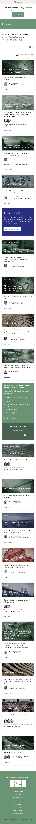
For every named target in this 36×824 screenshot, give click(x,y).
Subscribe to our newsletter (17, 435)
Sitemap (6, 819)
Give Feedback (18, 808)
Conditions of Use (26, 819)
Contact (18, 800)
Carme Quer (22, 724)
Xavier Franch (29, 724)
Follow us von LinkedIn (17, 430)
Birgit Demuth (27, 756)
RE (18, 2)
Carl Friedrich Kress (19, 337)
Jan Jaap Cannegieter (25, 610)
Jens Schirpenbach (18, 196)
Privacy (17, 819)
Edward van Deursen (14, 610)
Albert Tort (16, 687)
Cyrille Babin (17, 265)
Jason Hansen (17, 651)
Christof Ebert (17, 571)
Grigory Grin (17, 501)
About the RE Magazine (18, 797)
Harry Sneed (20, 756)
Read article (7, 89)
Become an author (18, 813)
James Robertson (23, 124)
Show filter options (15, 47)
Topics (19, 14)
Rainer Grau (17, 371)
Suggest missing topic (12, 229)
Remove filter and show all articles (26, 54)
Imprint (12, 819)
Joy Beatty (11, 467)
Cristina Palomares (13, 724)
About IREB (18, 794)
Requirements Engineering (18, 9)
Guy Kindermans (18, 83)
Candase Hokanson (19, 467)
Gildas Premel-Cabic (14, 163)
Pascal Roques (17, 536)
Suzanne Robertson (13, 124)
